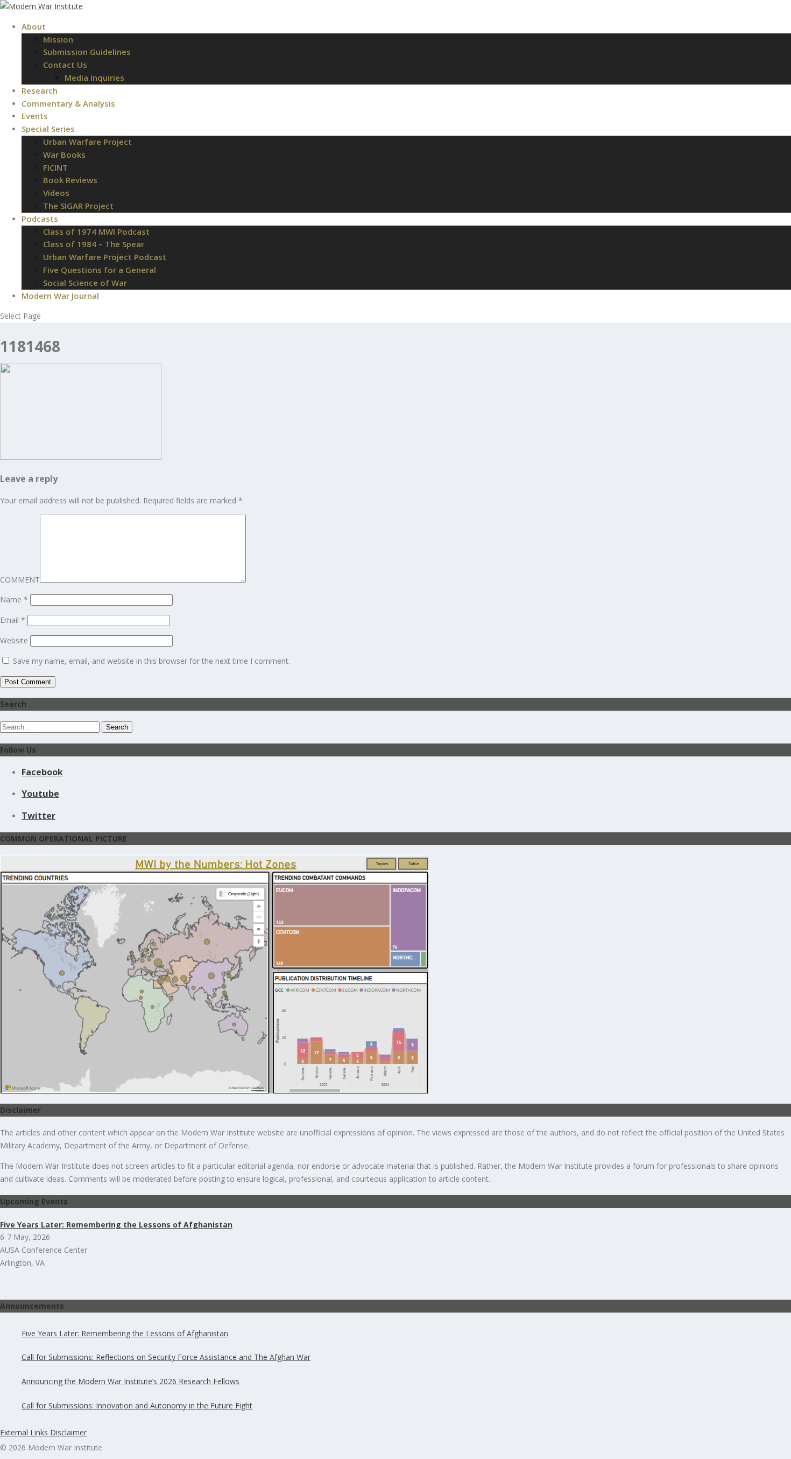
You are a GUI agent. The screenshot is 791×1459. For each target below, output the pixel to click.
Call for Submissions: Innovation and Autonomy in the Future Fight (137, 1405)
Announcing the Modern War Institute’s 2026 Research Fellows (130, 1381)
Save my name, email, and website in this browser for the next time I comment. (151, 661)
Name (14, 599)
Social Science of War (85, 282)
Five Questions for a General (99, 269)
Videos (56, 192)
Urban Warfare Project (87, 141)
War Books (64, 154)
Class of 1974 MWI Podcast (96, 231)
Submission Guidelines (87, 51)
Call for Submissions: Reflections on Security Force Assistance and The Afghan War (166, 1357)
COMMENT (20, 579)
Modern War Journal (60, 295)
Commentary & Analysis (68, 103)
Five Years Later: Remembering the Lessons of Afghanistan (125, 1333)
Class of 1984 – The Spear (93, 244)
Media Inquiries (94, 77)
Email (12, 620)
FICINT (55, 167)
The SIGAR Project (78, 205)
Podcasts (40, 218)
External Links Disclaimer (43, 1432)
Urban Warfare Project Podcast (104, 256)
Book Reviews (70, 179)
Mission (58, 39)
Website (14, 640)
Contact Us (65, 64)
